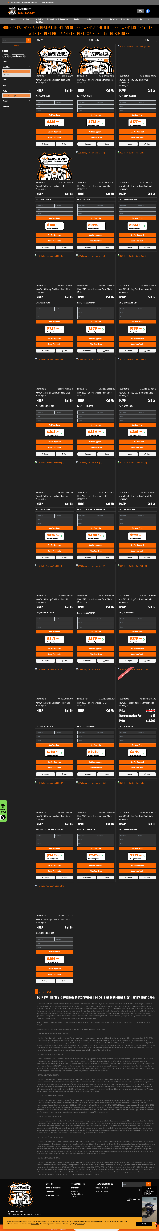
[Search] (28, 40)
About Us (49, 1184)
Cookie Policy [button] (35, 1224)
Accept (144, 1224)
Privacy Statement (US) (104, 1184)
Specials (74, 1196)
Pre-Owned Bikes (77, 1193)
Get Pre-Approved (54, 132)
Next (49, 991)
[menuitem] (16, 71)
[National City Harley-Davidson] (12, 11)
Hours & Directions (53, 1188)
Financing (50, 1192)
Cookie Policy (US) (78, 1184)
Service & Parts (102, 1188)
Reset (15, 46)
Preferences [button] (80, 1224)
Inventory (75, 1188)
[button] (148, 11)
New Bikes (74, 1191)
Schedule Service (102, 1191)
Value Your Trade (54, 137)
